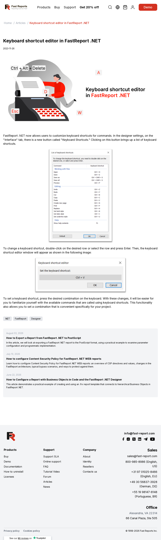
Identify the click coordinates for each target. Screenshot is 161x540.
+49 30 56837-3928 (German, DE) (143, 484)
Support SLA (51, 456)
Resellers (88, 466)
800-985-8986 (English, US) (141, 464)
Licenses (9, 476)
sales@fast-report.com (142, 456)
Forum (47, 476)
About (86, 456)
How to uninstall (13, 471)
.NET (7, 318)
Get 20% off (89, 7)
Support (70, 7)
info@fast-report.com (139, 433)
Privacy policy (11, 530)
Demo (148, 7)
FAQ (45, 466)
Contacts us (90, 471)
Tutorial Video (51, 471)
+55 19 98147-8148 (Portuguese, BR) (144, 494)
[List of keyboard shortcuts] (80, 196)
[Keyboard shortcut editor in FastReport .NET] (80, 92)
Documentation (13, 466)
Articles (20, 23)
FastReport (20, 318)
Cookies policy (31, 530)
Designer (36, 318)
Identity (87, 461)
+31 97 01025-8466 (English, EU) (144, 474)
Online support (52, 461)
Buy (57, 7)
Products (43, 7)
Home (8, 23)
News (46, 486)
